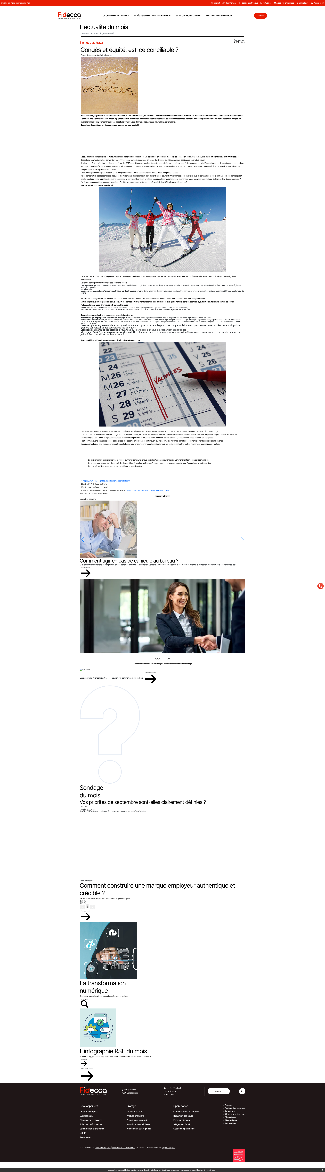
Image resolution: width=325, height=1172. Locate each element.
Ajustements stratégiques (139, 1128)
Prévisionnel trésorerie (137, 1120)
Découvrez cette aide (150, 672)
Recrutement (231, 3)
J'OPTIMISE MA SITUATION (219, 15)
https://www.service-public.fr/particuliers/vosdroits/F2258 (107, 481)
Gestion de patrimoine (183, 1128)
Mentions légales (103, 1147)
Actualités (267, 3)
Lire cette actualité (85, 567)
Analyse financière (135, 1116)
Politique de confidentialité (123, 1147)
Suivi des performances (91, 1124)
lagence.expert (168, 1147)
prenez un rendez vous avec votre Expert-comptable (147, 490)
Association (85, 1137)
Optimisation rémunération (186, 1111)
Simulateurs (303, 3)
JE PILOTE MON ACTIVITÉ (188, 15)
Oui (82, 806)
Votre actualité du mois (87, 1069)
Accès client (319, 3)
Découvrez (84, 1059)
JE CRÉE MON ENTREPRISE (116, 15)
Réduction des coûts (183, 1116)
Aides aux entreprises (285, 3)
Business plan (86, 1116)
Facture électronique (249, 3)
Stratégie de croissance (91, 1120)
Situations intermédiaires (138, 1124)
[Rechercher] (244, 34)
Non (86, 806)
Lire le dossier (84, 999)
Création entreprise (89, 1111)
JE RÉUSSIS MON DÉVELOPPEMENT (151, 15)
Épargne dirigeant (181, 1120)
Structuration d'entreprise (92, 1128)
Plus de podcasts (85, 911)
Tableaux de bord (135, 1111)
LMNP (83, 1133)
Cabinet (217, 3)
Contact (218, 1091)
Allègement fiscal (181, 1124)
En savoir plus (209, 1170)
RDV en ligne (231, 1120)
